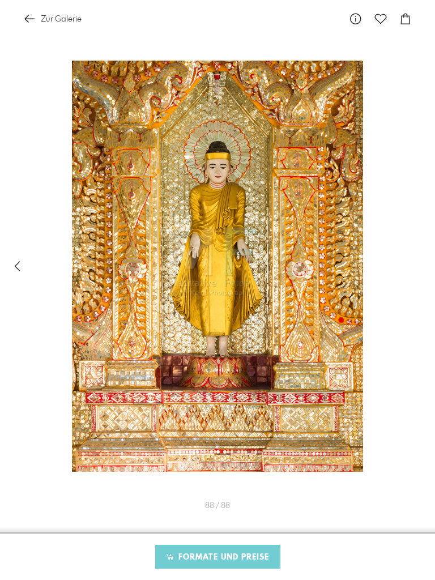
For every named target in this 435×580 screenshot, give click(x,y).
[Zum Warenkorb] (405, 19)
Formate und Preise (222, 557)
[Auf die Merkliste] (380, 19)
